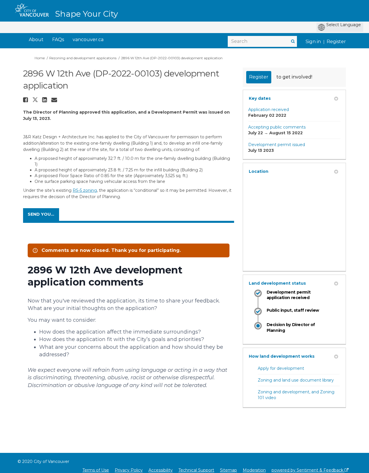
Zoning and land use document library (296, 380)
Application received (268, 109)
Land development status (277, 283)
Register (336, 41)
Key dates (260, 98)
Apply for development (281, 368)
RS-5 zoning (85, 190)
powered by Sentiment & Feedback (308, 470)
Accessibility (160, 470)
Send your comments (43, 214)
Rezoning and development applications (82, 58)
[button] (26, 100)
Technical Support (196, 470)
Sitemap (228, 470)
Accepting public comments (277, 127)
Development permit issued (276, 144)
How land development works (282, 356)
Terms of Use (95, 470)
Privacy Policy (129, 470)
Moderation (254, 470)
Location (258, 171)
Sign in (313, 41)
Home (40, 58)
